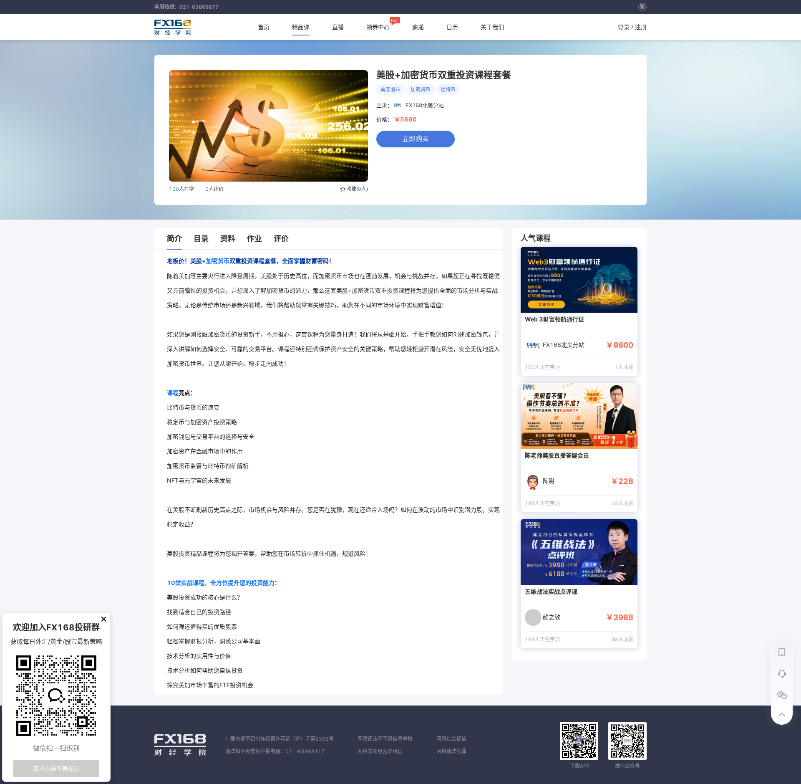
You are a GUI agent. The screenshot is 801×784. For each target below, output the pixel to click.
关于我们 (492, 27)
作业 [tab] (254, 238)
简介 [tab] (174, 238)
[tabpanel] (335, 472)
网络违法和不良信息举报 (385, 739)
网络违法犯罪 (451, 751)
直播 (338, 27)
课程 (173, 392)
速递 (418, 27)
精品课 (301, 27)
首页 (264, 27)
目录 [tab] (201, 238)
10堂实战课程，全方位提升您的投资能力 (221, 582)
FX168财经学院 (172, 27)
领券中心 (378, 25)
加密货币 (217, 260)
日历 (452, 27)
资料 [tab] (227, 238)
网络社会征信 (451, 739)
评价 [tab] (281, 238)
